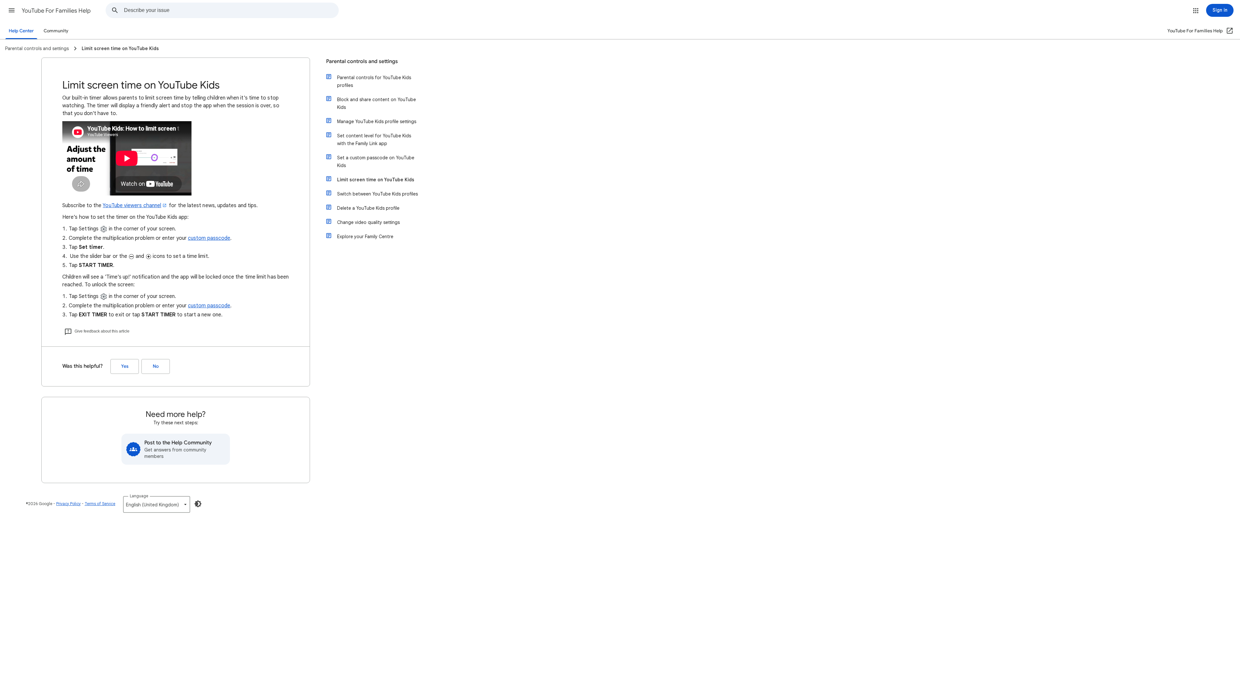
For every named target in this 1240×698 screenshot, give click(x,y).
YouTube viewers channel (132, 205)
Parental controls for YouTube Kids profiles (374, 81)
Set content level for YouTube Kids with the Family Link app (374, 139)
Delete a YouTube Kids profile (368, 208)
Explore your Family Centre (365, 236)
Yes (125, 366)
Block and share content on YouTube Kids (376, 103)
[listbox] (156, 504)
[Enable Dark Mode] (198, 504)
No (156, 366)
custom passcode (209, 238)
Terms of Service (100, 503)
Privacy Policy (68, 503)
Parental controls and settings (362, 61)
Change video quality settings (368, 222)
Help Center (21, 31)
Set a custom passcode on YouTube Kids (375, 161)
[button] (11, 10)
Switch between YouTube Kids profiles (377, 194)
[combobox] (231, 10)
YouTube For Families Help (56, 10)
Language (139, 495)
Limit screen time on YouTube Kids (375, 180)
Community (56, 31)
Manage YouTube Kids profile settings (376, 121)
